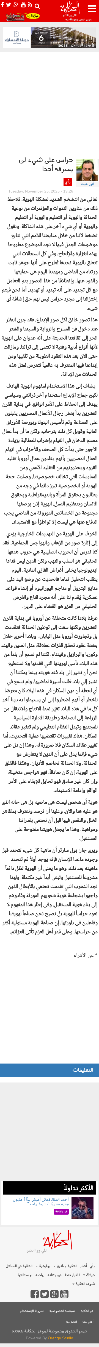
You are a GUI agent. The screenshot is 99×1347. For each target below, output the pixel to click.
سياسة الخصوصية (62, 1311)
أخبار (83, 1266)
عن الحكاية (87, 1311)
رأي (67, 182)
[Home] (69, 11)
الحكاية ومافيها (66, 1266)
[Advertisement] (49, 103)
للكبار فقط (72, 1275)
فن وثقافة (54, 1275)
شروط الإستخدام (32, 1311)
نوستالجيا (25, 1275)
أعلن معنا (88, 1322)
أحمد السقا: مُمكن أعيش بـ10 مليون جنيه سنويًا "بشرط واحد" (41, 1202)
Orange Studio (60, 1338)
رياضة (40, 1275)
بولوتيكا (44, 1266)
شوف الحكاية (85, 1284)
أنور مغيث (87, 184)
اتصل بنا (71, 1322)
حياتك (90, 1275)
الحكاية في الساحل (19, 1266)
